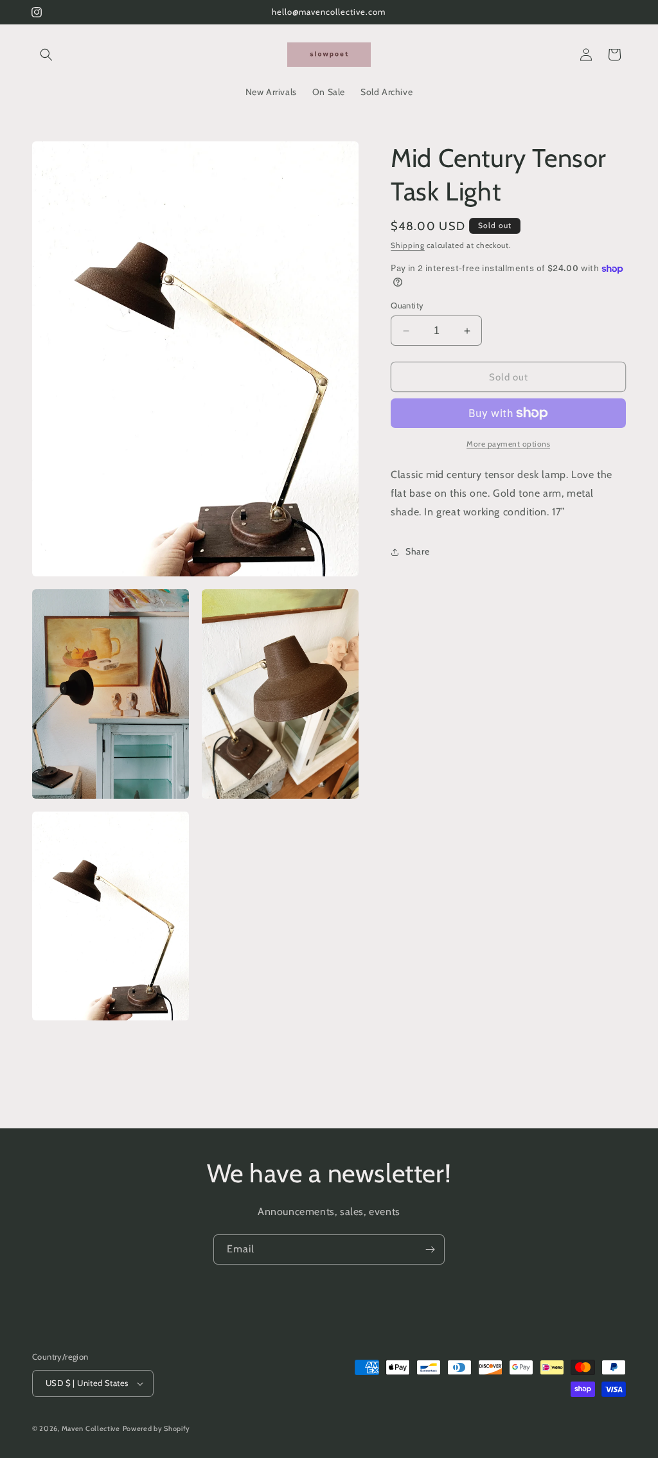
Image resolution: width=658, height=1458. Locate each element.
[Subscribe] (430, 1249)
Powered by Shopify (157, 1428)
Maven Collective (91, 1428)
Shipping (408, 245)
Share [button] (417, 551)
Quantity (407, 305)
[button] (46, 54)
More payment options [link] (508, 444)
